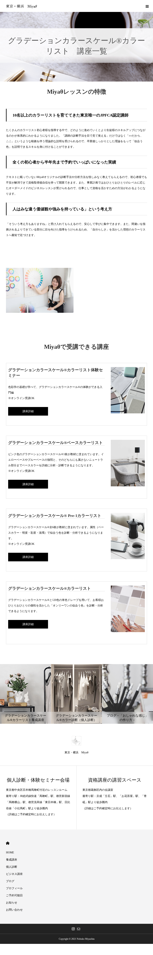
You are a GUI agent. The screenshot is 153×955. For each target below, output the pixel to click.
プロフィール (14, 888)
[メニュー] (147, 6)
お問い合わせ (14, 909)
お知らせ (11, 902)
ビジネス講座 (14, 873)
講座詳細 (28, 411)
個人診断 (11, 866)
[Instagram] (73, 929)
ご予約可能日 (14, 895)
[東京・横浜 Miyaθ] (76, 741)
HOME (7, 843)
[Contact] (78, 929)
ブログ (10, 881)
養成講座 (11, 859)
